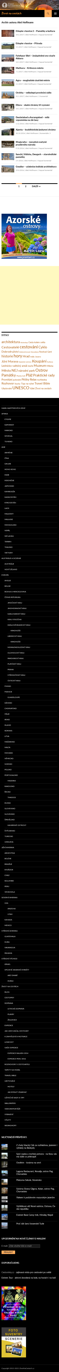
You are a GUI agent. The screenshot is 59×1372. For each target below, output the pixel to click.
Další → (36, 186)
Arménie (9, 453)
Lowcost (9, 1042)
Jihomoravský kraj (17, 608)
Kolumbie (9, 881)
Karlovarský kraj (16, 614)
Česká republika (12, 597)
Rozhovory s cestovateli (17, 1064)
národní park (26, 370)
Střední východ (9, 959)
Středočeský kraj (16, 675)
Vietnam (9, 553)
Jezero (38, 357)
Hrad (26, 356)
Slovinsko (10, 814)
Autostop (24, 342)
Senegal (9, 436)
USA (6, 903)
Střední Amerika (10, 931)
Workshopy (10, 1125)
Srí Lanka (9, 536)
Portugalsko (11, 775)
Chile (7, 875)
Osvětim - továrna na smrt (28, 1163)
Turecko (9, 836)
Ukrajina (9, 842)
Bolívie (8, 859)
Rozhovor (8, 383)
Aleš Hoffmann (31, 35)
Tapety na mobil (12, 1070)
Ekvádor (9, 870)
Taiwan (8, 542)
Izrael (7, 964)
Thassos (12, 797)
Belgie (8, 586)
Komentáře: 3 (45, 133)
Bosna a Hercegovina (15, 592)
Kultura (50, 362)
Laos (7, 508)
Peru (7, 886)
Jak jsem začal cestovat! (17, 1031)
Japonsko (9, 486)
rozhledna (42, 380)
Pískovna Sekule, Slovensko (29, 1180)
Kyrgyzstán (10, 503)
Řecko (8, 792)
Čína (7, 458)
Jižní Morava (10, 361)
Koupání (39, 361)
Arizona (12, 909)
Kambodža (10, 492)
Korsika (8, 731)
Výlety (8, 1120)
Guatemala (10, 936)
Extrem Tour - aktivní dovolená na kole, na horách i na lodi (29, 1278)
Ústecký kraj (14, 681)
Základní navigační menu (55, 13)
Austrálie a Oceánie (11, 558)
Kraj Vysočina (14, 619)
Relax (33, 379)
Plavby (11, 1014)
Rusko (8, 803)
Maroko (9, 430)
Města (50, 366)
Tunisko (8, 441)
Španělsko (10, 820)
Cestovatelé (10, 347)
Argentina (10, 853)
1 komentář (43, 96)
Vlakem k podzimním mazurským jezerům (35, 1198)
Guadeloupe (14, 697)
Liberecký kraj (15, 636)
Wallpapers (10, 1103)
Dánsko (8, 703)
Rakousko (10, 786)
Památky (9, 375)
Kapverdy (9, 425)
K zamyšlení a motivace (16, 1036)
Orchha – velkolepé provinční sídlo (33, 93)
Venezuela (10, 892)
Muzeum (40, 365)
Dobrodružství (10, 351)
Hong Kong (10, 469)
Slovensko (10, 808)
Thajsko (9, 547)
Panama (8, 953)
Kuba (7, 942)
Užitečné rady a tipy (14, 1098)
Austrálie (9, 564)
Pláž (29, 375)
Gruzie (8, 464)
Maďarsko (10, 742)
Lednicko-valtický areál (14, 366)
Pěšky (25, 379)
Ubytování (7, 388)
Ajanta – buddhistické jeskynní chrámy (36, 130)
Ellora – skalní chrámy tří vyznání (33, 105)
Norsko (8, 764)
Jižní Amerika (8, 847)
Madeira (12, 781)
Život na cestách (11, 13)
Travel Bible (42, 383)
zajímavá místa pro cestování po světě (33, 1272)
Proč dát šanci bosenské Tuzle (30, 1224)
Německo (9, 758)
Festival (43, 352)
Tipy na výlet (27, 384)
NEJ (14, 370)
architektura (11, 342)
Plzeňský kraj (14, 664)
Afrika (5, 414)
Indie (32, 357)
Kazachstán (10, 497)
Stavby (17, 384)
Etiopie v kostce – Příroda (29, 43)
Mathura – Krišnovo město (30, 68)
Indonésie (9, 480)
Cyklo (42, 347)
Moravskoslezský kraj (19, 647)
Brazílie (8, 864)
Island (8, 725)
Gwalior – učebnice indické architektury (36, 167)
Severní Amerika (9, 897)
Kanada (8, 920)
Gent (49, 352)
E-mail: (5, 1246)
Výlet (32, 389)
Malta (7, 747)
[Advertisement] (29, 295)
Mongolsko (10, 525)
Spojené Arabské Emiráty (17, 970)
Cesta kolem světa (36, 342)
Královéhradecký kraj (19, 625)
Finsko (8, 686)
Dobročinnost (24, 352)
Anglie (8, 580)
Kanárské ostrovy (25, 362)
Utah (10, 914)
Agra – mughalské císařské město (33, 80)
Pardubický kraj (16, 658)
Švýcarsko (10, 831)
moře (30, 366)
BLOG (7, 992)
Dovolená (35, 352)
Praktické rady (44, 375)
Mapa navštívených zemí (13, 408)
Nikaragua (10, 947)
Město (6, 370)
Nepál (7, 530)
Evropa (5, 575)
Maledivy (9, 514)
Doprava (9, 1003)
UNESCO (20, 388)
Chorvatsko (11, 708)
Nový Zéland (11, 569)
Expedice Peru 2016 (17, 1059)
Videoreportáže (12, 1109)
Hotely (11, 1087)
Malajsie (9, 519)
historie (7, 356)
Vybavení (9, 1114)
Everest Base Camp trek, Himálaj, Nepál (34, 1215)
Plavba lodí (20, 376)
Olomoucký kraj (16, 653)
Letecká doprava (16, 1009)
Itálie (7, 714)
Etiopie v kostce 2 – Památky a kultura (35, 31)
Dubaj (10, 981)
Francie (8, 692)
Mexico (8, 925)
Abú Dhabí (12, 975)
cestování (29, 347)
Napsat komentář (45, 35)
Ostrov (41, 370)
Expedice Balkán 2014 (18, 1053)
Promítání (7, 380)
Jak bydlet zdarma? (17, 1092)
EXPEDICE (9, 1025)
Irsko (7, 719)
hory (18, 356)
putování (17, 380)
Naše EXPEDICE (11, 1048)
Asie (3, 447)
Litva (7, 736)
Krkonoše (16, 631)
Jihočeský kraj (15, 603)
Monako (9, 753)
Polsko (8, 770)
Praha (11, 669)
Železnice (12, 1020)
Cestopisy (9, 998)
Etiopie (8, 419)
